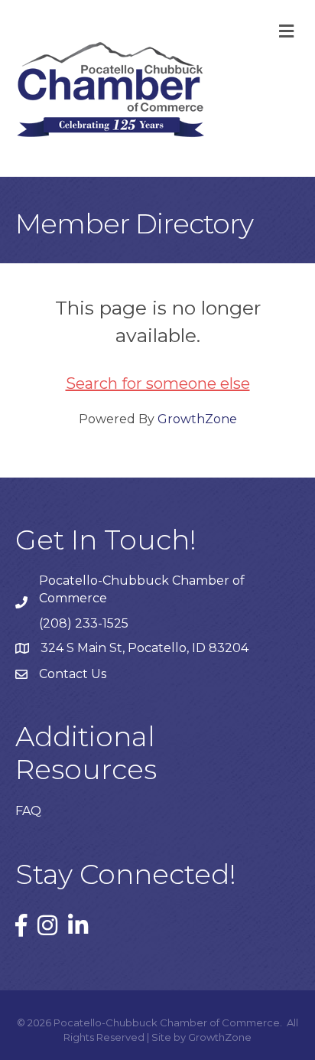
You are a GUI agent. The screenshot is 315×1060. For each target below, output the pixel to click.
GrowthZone (197, 419)
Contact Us (72, 674)
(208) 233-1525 (83, 623)
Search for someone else (158, 383)
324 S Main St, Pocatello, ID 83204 (144, 648)
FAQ (28, 811)
